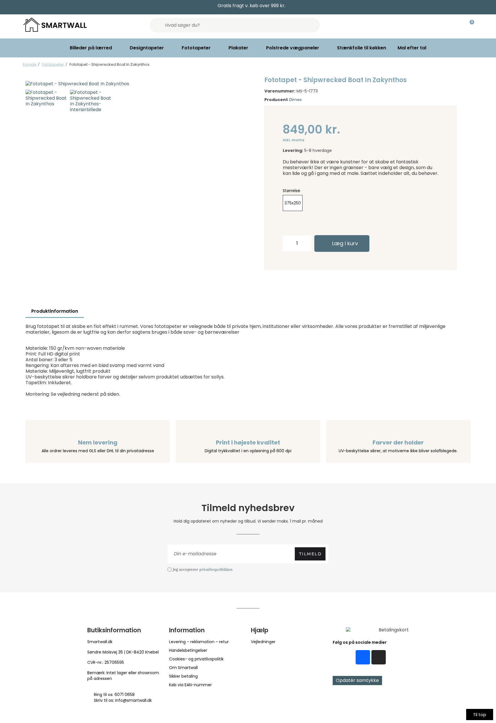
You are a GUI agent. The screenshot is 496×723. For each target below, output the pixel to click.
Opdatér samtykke (357, 680)
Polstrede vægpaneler (292, 48)
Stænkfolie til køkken (361, 48)
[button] (31, 84)
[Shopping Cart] (469, 25)
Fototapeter (196, 48)
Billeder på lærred (91, 48)
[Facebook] (363, 657)
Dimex (295, 100)
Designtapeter (147, 48)
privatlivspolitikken (215, 569)
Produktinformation (54, 311)
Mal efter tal (412, 48)
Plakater (238, 48)
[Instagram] (378, 657)
